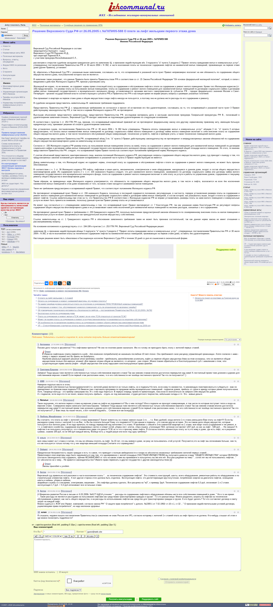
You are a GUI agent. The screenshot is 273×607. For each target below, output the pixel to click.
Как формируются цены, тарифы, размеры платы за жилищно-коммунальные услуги (14, 177)
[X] (60, 283)
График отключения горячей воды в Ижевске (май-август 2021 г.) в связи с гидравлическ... (257, 147)
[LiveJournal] (69, 283)
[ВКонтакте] (47, 283)
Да (6, 212)
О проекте (7, 72)
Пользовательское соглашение (109, 606)
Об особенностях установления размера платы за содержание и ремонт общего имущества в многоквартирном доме (91, 323)
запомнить (8, 35)
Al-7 (8, 232)
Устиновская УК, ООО (251, 182)
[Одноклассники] (51, 283)
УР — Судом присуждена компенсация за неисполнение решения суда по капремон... (257, 245)
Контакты (7, 78)
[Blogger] (64, 283)
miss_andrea (7, 249)
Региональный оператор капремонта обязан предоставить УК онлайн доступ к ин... (258, 262)
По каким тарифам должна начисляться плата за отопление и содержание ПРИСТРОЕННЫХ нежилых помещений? (90, 304)
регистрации (106, 594)
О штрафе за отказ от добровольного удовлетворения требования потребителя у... (258, 256)
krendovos (6, 252)
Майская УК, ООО (250, 184)
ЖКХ (34, 25)
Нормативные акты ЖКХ (14, 53)
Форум (6, 65)
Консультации (9, 75)
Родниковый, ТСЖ (250, 179)
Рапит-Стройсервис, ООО (253, 177)
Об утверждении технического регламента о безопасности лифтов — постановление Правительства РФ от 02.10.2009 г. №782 (95, 310)
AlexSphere (20, 252)
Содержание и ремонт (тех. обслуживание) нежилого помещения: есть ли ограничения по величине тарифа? (87, 307)
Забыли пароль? (10, 38)
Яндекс (258, 32)
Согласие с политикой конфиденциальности (178, 579)
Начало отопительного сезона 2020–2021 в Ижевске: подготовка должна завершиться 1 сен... (258, 162)
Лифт (41, 291)
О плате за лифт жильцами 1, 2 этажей (55, 298)
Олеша (10, 239)
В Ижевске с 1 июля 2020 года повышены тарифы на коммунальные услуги (258, 152)
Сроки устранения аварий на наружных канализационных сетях (257, 213)
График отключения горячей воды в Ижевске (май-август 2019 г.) (14, 119)
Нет (6, 215)
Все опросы (20, 221)
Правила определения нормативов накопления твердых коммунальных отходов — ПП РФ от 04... (256, 231)
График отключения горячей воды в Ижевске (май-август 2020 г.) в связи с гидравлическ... (257, 157)
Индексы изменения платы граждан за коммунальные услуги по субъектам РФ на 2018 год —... (257, 220)
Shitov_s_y (11, 234)
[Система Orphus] (251, 605)
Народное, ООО (249, 175)
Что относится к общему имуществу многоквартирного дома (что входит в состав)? (15, 158)
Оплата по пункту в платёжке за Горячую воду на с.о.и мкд (217, 299)
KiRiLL (4, 247)
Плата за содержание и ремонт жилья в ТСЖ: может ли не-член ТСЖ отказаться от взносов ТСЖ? (82, 316)
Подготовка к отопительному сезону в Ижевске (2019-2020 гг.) (15, 127)
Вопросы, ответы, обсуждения (11, 61)
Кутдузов (11, 237)
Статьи (6, 49)
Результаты (10, 221)
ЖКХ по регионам (18, 65)
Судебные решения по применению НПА (83, 25)
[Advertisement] (91, 251)
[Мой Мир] (55, 283)
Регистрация (21, 38)
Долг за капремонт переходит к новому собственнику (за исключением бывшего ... (257, 240)
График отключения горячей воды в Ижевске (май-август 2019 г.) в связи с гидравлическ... (257, 168)
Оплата (85, 291)
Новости (6, 46)
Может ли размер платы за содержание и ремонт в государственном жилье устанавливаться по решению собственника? (92, 319)
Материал (70, 344)
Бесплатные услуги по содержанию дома (56, 313)
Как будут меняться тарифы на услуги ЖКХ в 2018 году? (16, 139)
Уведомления (39, 594)
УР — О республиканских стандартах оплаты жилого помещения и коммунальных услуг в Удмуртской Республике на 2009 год (94, 326)
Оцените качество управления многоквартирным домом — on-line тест (15, 191)
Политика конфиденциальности (135, 606)
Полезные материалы (13, 56)
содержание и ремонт (54, 291)
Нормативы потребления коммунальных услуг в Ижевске (14, 105)
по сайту (259, 25)
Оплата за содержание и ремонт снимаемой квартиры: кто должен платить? (72, 301)
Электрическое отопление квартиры (256, 216)
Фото (5, 68)
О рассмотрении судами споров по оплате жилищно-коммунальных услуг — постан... (258, 251)
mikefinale (11, 241)
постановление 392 (73, 291)
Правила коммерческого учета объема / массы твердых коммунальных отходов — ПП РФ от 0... (257, 226)
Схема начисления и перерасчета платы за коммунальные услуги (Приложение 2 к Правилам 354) (14, 148)
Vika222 (16, 247)
